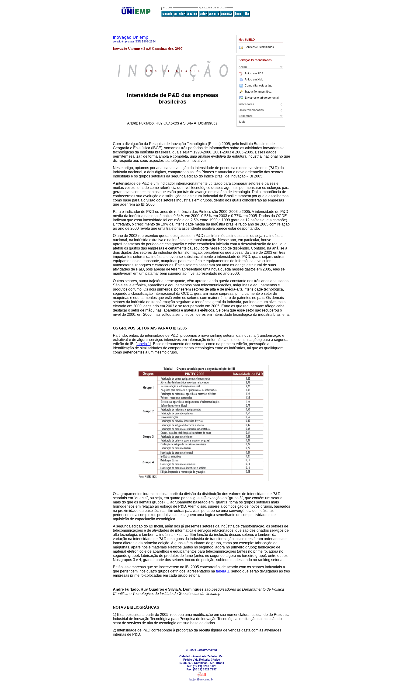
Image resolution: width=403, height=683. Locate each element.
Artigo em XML (254, 79)
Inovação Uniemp (130, 37)
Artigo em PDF (254, 73)
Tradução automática (258, 91)
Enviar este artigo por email (262, 97)
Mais (242, 121)
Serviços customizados (259, 47)
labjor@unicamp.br (201, 679)
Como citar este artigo (258, 85)
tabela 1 (143, 344)
